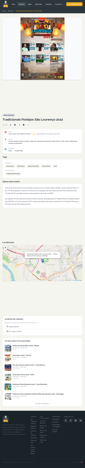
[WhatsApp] (10, 125)
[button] (42, 261)
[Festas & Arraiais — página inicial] (5, 4)
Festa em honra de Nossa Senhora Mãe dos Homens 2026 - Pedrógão (38, 394)
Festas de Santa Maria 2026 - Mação (26, 345)
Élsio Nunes (21, 166)
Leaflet (69, 280)
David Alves (10, 166)
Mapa (29, 4)
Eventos (21, 4)
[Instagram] (71, 420)
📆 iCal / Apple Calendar (14, 331)
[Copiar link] (28, 125)
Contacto (49, 4)
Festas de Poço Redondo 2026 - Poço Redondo (30, 384)
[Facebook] (15, 125)
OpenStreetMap (77, 280)
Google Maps (19, 150)
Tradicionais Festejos (13, 173)
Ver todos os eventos (33, 421)
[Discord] (81, 420)
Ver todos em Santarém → (42, 403)
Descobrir (58, 4)
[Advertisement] (42, 96)
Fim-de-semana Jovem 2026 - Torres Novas (29, 365)
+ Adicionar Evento (74, 4)
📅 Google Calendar (12, 326)
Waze (10, 150)
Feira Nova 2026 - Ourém (22, 355)
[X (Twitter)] (19, 125)
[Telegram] (23, 125)
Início (13, 4)
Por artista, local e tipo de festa (33, 449)
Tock (55, 166)
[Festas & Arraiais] (5, 419)
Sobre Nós (38, 4)
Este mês (33, 438)
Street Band (46, 166)
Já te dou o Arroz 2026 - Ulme (23, 374)
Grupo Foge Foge (33, 166)
